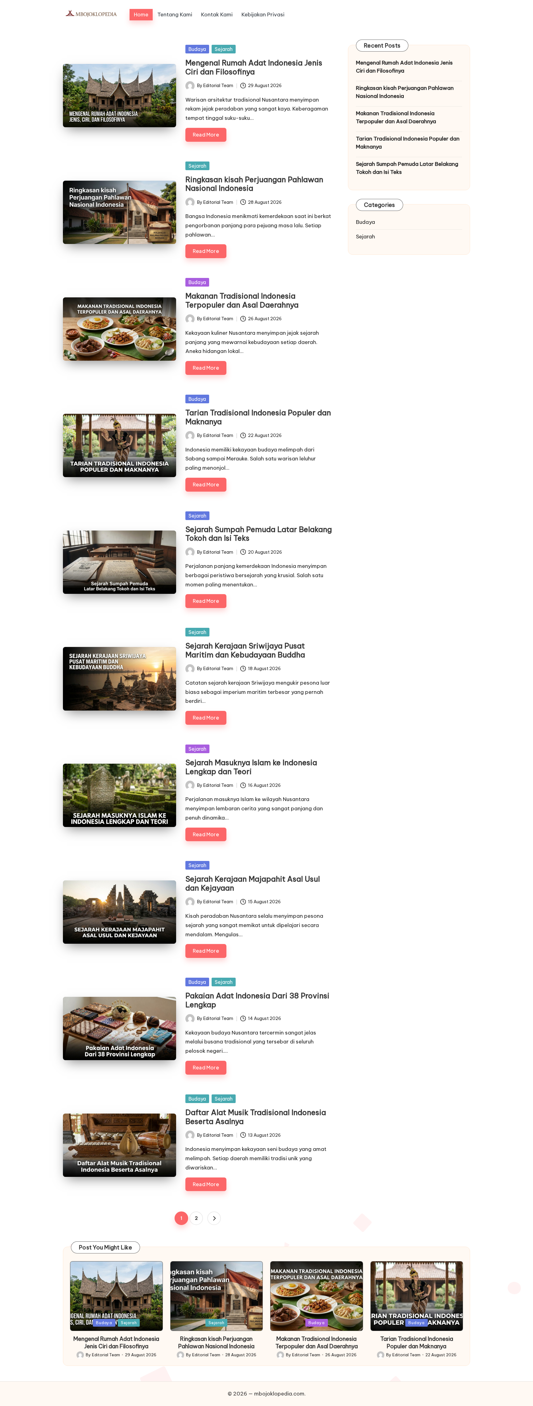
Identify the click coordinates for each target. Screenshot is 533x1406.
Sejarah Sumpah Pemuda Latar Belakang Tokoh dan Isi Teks (258, 534)
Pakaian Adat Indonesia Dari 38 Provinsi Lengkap (257, 1000)
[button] (214, 1218)
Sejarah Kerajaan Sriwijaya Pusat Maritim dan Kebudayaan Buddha (245, 650)
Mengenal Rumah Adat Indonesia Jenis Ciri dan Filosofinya (253, 67)
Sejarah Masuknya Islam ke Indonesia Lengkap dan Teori (251, 767)
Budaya (197, 49)
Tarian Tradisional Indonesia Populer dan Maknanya (258, 417)
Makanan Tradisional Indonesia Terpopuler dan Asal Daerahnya (242, 300)
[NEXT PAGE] (214, 1218)
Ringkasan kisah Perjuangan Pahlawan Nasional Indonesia (254, 184)
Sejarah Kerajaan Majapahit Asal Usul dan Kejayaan (252, 883)
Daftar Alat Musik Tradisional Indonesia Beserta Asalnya (255, 1117)
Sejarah (224, 49)
